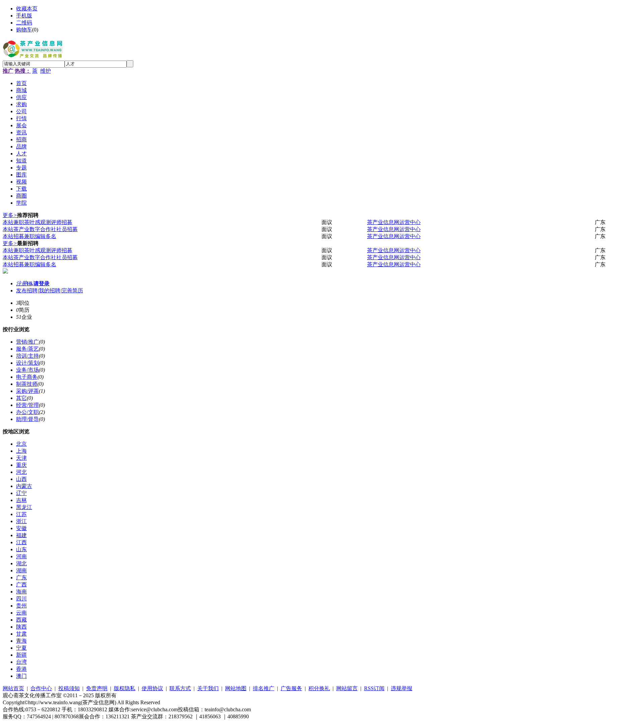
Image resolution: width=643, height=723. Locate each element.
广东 (21, 577)
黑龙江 (24, 507)
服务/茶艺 (27, 349)
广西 (21, 584)
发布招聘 (27, 290)
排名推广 (263, 688)
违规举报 (401, 688)
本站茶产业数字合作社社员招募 (40, 229)
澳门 (21, 676)
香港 (21, 669)
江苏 (21, 514)
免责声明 (97, 688)
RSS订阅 (374, 688)
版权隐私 (124, 688)
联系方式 (180, 688)
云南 (21, 613)
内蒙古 (24, 486)
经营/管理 (27, 405)
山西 (21, 479)
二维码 (24, 22)
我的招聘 (49, 290)
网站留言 (347, 688)
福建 (21, 535)
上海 (21, 451)
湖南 (21, 570)
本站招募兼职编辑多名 (29, 236)
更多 (10, 215)
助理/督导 (27, 419)
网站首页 (13, 688)
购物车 (24, 29)
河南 (21, 556)
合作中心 (41, 688)
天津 (21, 458)
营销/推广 (27, 342)
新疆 (21, 655)
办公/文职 (27, 412)
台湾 (21, 662)
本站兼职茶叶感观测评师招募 (37, 222)
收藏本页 (27, 8)
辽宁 (21, 493)
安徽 (21, 528)
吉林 (21, 500)
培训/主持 (27, 356)
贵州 (21, 605)
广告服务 (291, 688)
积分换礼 (319, 688)
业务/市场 (27, 370)
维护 (45, 71)
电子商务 (27, 377)
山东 (21, 549)
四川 (21, 598)
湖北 (21, 563)
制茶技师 (27, 384)
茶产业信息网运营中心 (394, 222)
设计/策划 (27, 363)
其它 (21, 398)
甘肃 (21, 634)
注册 (21, 283)
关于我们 (208, 688)
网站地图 (235, 688)
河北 (21, 472)
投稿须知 (69, 688)
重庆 (21, 465)
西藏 (21, 620)
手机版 (24, 15)
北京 (21, 444)
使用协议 (152, 688)
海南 (21, 591)
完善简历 (72, 290)
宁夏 (21, 648)
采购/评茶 (27, 391)
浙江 (21, 521)
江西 (21, 542)
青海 (21, 641)
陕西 (21, 627)
